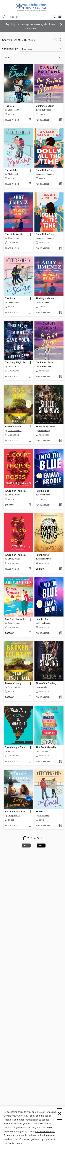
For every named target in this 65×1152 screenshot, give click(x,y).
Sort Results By (10, 48)
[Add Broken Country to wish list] (30, 441)
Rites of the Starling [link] (46, 683)
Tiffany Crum (13, 366)
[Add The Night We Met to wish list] (30, 248)
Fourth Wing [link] (42, 555)
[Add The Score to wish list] (30, 313)
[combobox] (26, 16)
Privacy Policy (27, 1115)
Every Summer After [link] (15, 811)
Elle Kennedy (13, 110)
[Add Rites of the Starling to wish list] (60, 697)
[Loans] (54, 17)
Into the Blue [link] (42, 491)
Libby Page (43, 751)
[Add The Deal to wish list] (30, 120)
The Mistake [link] (11, 170)
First (26, 845)
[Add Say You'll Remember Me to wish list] (30, 633)
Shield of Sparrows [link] (45, 426)
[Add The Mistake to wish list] (30, 184)
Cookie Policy (15, 1143)
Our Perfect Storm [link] (45, 106)
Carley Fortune (44, 110)
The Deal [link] (9, 106)
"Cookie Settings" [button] (45, 1131)
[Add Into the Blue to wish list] (60, 505)
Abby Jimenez (14, 238)
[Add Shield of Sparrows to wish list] (60, 441)
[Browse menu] (60, 17)
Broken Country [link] (13, 426)
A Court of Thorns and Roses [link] (17, 491)
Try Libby (11, 24)
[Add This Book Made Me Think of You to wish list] (60, 762)
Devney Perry (44, 430)
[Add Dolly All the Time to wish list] (60, 184)
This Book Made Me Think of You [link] (47, 747)
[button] (55, 40)
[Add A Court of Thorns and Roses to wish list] (30, 505)
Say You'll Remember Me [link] (17, 619)
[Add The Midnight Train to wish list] (30, 762)
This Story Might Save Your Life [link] (17, 362)
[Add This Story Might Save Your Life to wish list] (30, 377)
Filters (8, 57)
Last (41, 845)
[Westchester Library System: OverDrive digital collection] (32, 6)
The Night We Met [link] (14, 234)
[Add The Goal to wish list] (60, 826)
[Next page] (42, 838)
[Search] (4, 16)
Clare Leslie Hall (14, 430)
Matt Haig (12, 751)
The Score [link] (10, 298)
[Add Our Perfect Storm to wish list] (60, 120)
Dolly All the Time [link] (45, 170)
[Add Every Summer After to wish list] (30, 826)
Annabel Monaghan (46, 174)
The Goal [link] (40, 811)
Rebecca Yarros (44, 559)
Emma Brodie (44, 495)
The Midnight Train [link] (15, 747)
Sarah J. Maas (14, 495)
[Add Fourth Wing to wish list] (60, 569)
